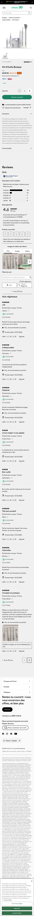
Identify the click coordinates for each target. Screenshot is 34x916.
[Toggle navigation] (4, 7)
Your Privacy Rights (17, 903)
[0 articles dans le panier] (30, 8)
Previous (2, 2)
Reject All (17, 908)
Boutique (4, 17)
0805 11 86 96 (16, 716)
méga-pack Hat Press (19, 1)
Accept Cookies (17, 913)
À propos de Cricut (10, 681)
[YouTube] (15, 734)
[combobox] (17, 13)
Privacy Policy (8, 900)
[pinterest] (11, 734)
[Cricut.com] (17, 8)
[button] (28, 62)
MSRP (3, 70)
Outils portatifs (6, 20)
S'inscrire (7, 709)
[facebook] (3, 734)
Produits (6, 687)
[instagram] (7, 734)
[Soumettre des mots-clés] (29, 13)
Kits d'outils (15, 20)
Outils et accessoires (14, 17)
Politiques (7, 692)
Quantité (5, 91)
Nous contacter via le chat (17, 728)
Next (32, 2)
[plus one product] (29, 91)
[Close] (32, 881)
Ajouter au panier (17, 97)
